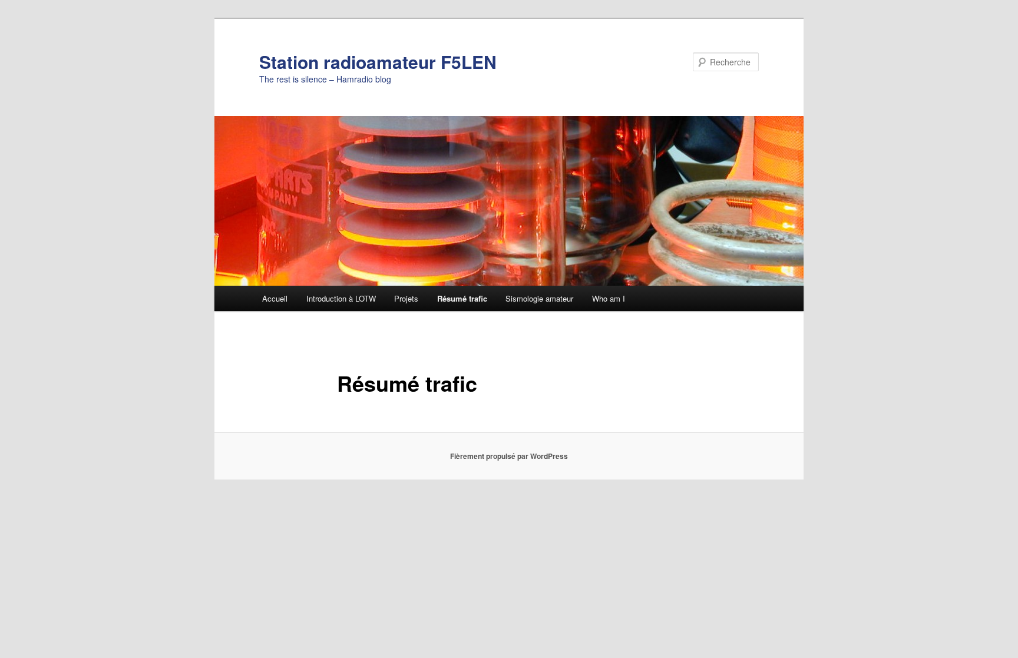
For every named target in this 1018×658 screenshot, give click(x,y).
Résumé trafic (462, 298)
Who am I (608, 298)
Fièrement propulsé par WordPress (509, 456)
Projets (406, 298)
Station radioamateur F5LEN (378, 61)
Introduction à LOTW (341, 298)
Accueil (274, 298)
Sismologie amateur (539, 298)
